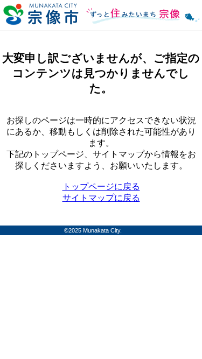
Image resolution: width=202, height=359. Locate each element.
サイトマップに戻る (101, 197)
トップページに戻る (101, 186)
